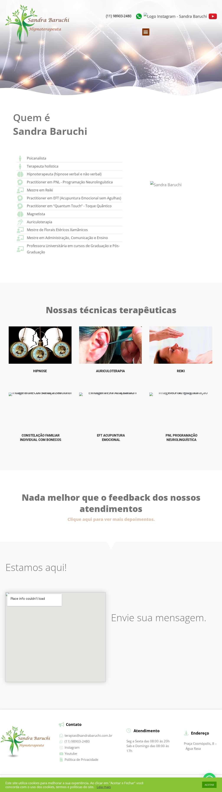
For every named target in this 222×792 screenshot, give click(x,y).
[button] (145, 32)
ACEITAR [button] (209, 784)
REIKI (181, 371)
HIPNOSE (40, 371)
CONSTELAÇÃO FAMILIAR (41, 435)
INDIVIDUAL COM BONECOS (40, 440)
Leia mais (104, 787)
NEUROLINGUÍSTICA (181, 440)
